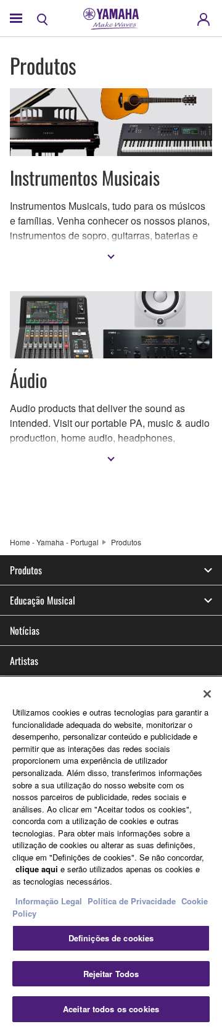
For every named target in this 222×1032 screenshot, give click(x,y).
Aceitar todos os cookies (111, 1009)
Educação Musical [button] (42, 600)
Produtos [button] (26, 570)
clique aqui (36, 869)
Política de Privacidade (132, 901)
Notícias (24, 630)
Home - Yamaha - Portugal (54, 542)
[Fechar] (207, 694)
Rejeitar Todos (111, 974)
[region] (111, 854)
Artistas (24, 660)
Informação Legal (48, 901)
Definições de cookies (111, 938)
